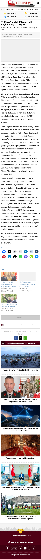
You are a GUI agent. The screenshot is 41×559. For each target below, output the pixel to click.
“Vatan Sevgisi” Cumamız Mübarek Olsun (20, 458)
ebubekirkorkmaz (22, 325)
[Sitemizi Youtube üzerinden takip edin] (25, 548)
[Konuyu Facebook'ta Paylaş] (16, 338)
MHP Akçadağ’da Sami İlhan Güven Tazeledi (9, 305)
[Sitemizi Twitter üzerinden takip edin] (11, 548)
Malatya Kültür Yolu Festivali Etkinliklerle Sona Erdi (20, 370)
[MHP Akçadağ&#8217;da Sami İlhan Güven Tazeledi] (9, 298)
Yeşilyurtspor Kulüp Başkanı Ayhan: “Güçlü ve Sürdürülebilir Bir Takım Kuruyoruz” (20, 517)
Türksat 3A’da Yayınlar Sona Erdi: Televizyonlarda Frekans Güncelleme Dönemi (20, 430)
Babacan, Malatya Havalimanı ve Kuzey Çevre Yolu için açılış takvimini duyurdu (21, 488)
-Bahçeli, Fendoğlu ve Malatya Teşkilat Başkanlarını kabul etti (8, 284)
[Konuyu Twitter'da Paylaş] (20, 338)
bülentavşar (10, 325)
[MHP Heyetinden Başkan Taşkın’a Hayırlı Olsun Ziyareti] (27, 276)
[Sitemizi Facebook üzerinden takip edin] (7, 548)
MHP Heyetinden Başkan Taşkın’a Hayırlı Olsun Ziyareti (27, 284)
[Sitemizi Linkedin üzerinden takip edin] (20, 548)
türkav (33, 325)
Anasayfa (3, 27)
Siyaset (19, 34)
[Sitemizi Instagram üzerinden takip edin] (16, 548)
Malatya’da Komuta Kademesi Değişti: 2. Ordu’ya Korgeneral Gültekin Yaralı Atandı (21, 400)
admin (20, 36)
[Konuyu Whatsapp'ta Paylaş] (25, 338)
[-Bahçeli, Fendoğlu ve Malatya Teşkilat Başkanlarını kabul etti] (9, 276)
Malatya (13, 34)
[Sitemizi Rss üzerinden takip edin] (33, 548)
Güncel (9, 27)
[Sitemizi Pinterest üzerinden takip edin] (29, 548)
